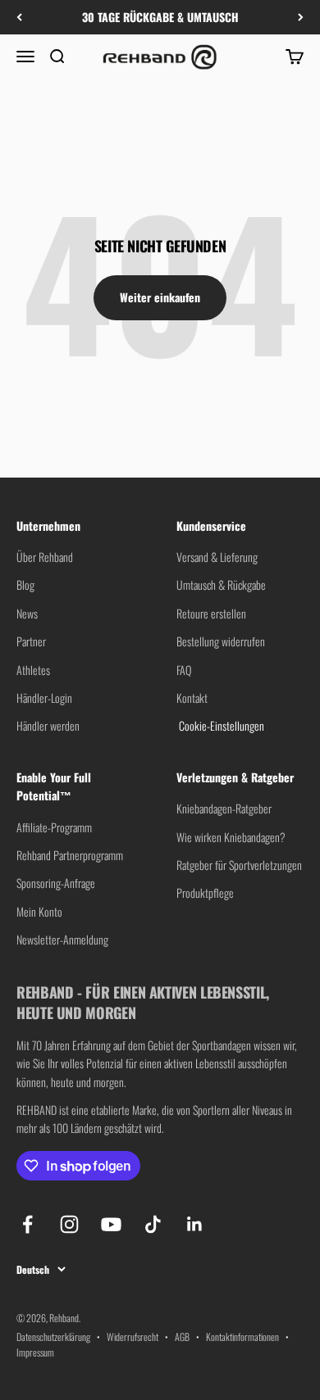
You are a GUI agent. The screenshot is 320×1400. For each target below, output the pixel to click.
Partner (31, 641)
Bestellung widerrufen (220, 641)
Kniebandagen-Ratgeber (224, 808)
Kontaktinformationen (242, 1336)
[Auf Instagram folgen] (69, 1224)
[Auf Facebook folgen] (27, 1224)
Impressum (35, 1352)
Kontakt (192, 697)
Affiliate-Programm (54, 827)
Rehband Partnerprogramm (69, 854)
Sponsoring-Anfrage (55, 882)
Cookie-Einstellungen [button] (220, 725)
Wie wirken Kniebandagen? (231, 836)
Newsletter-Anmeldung (62, 939)
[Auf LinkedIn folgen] (195, 1224)
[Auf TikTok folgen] (153, 1224)
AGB (182, 1336)
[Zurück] (19, 17)
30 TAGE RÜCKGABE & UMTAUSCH (160, 16)
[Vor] (301, 17)
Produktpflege (205, 892)
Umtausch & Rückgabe (221, 584)
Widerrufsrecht (132, 1336)
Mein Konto (39, 911)
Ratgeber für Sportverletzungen (239, 864)
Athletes (33, 669)
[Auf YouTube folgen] (111, 1224)
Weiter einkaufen (160, 297)
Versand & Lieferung (217, 556)
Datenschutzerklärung (53, 1336)
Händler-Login (44, 697)
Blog (25, 584)
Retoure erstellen (211, 613)
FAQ (183, 669)
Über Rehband (44, 556)
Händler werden (48, 725)
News (27, 613)
